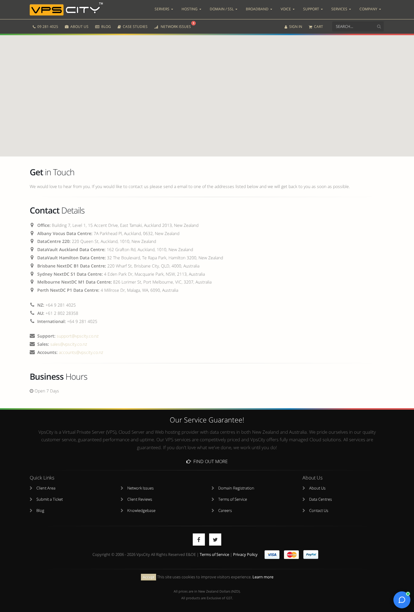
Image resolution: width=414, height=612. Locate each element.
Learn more (262, 577)
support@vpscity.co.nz (77, 336)
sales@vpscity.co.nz (68, 344)
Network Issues (140, 488)
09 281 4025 (47, 26)
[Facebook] (199, 539)
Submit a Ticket (49, 499)
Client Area (45, 488)
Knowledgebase (141, 510)
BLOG (105, 26)
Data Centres (320, 499)
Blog (40, 510)
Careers (225, 510)
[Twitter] (215, 539)
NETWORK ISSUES (176, 25)
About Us (317, 488)
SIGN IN (295, 26)
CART (318, 26)
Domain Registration (236, 488)
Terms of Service (232, 499)
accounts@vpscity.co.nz (81, 352)
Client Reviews (139, 499)
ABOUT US (78, 26)
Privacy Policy (245, 554)
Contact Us (318, 510)
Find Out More (209, 461)
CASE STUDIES (135, 26)
